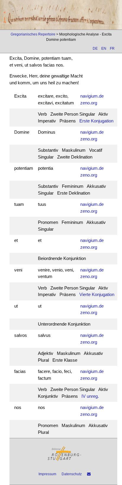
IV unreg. (90, 396)
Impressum (47, 474)
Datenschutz (72, 474)
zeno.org (88, 102)
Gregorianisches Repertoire (33, 34)
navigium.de (92, 95)
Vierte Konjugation (96, 294)
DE (95, 48)
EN (103, 48)
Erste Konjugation (96, 120)
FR (112, 48)
